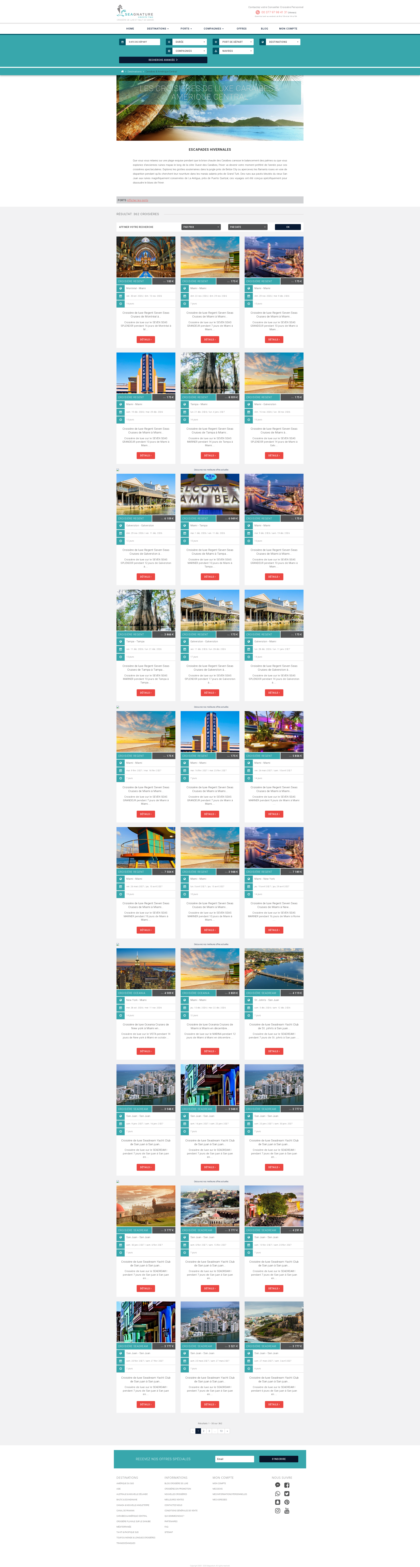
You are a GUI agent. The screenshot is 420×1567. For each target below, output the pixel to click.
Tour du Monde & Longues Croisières (135, 1538)
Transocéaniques (125, 1543)
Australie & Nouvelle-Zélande (132, 1494)
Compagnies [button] (213, 28)
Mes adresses (220, 1500)
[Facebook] (286, 1485)
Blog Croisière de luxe (176, 1483)
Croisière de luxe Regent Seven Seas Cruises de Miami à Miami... (210, 314)
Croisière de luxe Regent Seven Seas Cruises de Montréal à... (146, 314)
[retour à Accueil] (122, 71)
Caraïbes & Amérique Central (131, 1516)
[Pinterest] (286, 1502)
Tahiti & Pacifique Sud (127, 1532)
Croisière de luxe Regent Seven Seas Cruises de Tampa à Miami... (210, 430)
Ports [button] (185, 28)
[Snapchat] (278, 1501)
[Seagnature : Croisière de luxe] (161, 11)
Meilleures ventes (174, 1500)
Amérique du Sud (125, 1483)
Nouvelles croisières (176, 1494)
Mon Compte (288, 28)
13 (221, 1431)
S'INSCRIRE (279, 1459)
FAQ (166, 1527)
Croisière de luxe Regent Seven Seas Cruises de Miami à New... (274, 905)
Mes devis (217, 1489)
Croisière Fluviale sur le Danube (133, 1521)
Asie (118, 1489)
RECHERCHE (162, 60)
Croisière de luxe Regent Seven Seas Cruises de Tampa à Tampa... (146, 667)
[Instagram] (278, 1510)
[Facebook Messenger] (278, 1484)
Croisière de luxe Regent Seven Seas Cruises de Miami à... (274, 430)
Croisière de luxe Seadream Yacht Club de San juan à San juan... (146, 1142)
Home (130, 28)
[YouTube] (286, 1510)
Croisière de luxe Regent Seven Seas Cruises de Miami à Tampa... (210, 551)
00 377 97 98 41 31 (275, 12)
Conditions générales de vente (181, 1511)
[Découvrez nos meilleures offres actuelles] (210, 469)
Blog (264, 28)
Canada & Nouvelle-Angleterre (132, 1505)
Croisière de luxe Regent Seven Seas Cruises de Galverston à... (146, 551)
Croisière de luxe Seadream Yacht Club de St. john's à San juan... (274, 1026)
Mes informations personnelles (230, 1494)
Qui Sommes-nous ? (174, 1516)
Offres (242, 28)
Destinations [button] (157, 28)
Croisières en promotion (178, 1489)
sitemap (169, 1532)
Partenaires (171, 1521)
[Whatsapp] (278, 1493)
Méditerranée (123, 1527)
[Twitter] (286, 1493)
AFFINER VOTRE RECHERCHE (136, 227)
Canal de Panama (125, 1511)
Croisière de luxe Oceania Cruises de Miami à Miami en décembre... (210, 1026)
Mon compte (219, 1483)
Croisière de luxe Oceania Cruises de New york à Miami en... (146, 1026)
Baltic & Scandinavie (126, 1500)
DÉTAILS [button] (145, 339)
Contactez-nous (173, 1505)
